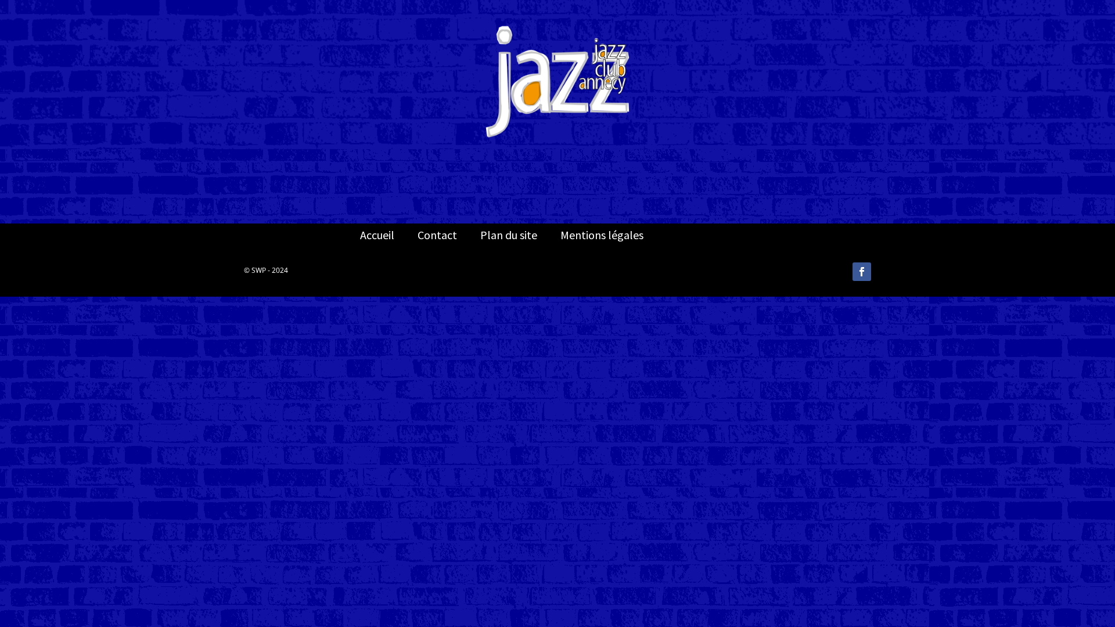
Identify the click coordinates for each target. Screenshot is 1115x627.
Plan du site (508, 235)
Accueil (377, 235)
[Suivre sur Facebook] (862, 271)
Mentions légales (601, 235)
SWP (258, 270)
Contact (437, 235)
